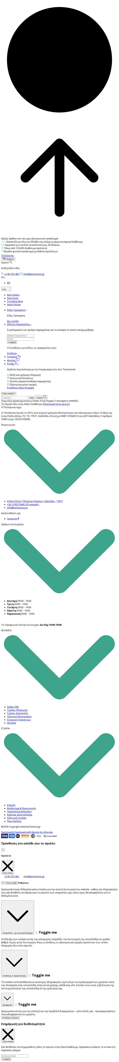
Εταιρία (11, 805)
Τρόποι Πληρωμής (17, 710)
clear (32, 398)
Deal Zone (12, 298)
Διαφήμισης (7, 1005)
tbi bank (11, 723)
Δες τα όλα (13, 321)
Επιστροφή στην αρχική (56, 404)
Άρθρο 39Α (13, 706)
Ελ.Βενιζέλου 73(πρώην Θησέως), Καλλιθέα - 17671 (35, 501)
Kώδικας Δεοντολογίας (19, 814)
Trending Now (15, 301)
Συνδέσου (13, 387)
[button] (59, 265)
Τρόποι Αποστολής (17, 713)
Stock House (14, 304)
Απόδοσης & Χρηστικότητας (14, 976)
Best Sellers (13, 295)
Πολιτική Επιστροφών (19, 716)
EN (8, 282)
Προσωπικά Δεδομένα (19, 811)
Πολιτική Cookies (16, 818)
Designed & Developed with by (27, 832)
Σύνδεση (12, 353)
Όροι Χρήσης (14, 821)
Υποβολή (12, 342)
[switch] (36, 933)
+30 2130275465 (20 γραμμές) (23, 504)
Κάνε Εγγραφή (26, 387)
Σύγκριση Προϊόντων (19, 719)
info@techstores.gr (17, 507)
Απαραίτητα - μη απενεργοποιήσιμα (18, 933)
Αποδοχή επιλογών (10, 1018)
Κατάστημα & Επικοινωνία (21, 808)
